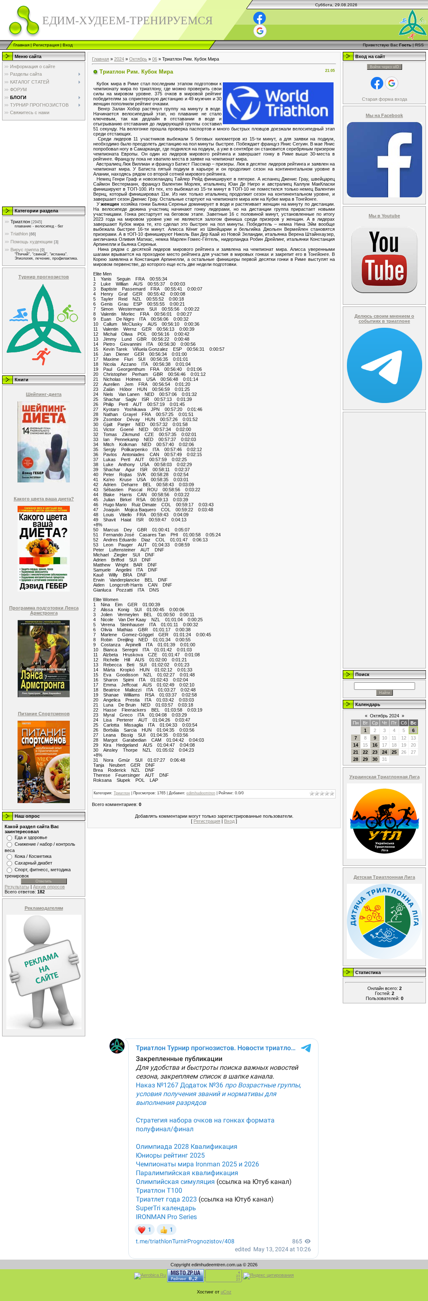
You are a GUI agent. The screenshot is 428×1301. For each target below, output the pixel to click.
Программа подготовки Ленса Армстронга (44, 610)
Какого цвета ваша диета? (44, 498)
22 (365, 752)
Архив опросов (49, 886)
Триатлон (20, 221)
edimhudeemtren (200, 793)
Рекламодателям (44, 908)
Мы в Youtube (384, 215)
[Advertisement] (43, 163)
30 (374, 759)
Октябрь (138, 58)
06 (154, 58)
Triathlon (19, 233)
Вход (68, 45)
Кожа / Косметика (33, 856)
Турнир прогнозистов (43, 276)
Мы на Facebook (384, 115)
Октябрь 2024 (384, 715)
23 (374, 752)
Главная (21, 45)
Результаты (17, 886)
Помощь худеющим (31, 241)
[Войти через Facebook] (259, 18)
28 (355, 759)
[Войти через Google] (260, 31)
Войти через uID (384, 67)
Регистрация (46, 45)
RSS (419, 45)
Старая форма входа (384, 99)
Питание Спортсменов (44, 713)
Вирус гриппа (24, 249)
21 (355, 752)
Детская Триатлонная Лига (384, 877)
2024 (119, 58)
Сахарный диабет (33, 862)
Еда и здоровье (31, 837)
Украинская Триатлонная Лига (384, 776)
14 (355, 744)
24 (384, 752)
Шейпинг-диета (43, 394)
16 (374, 744)
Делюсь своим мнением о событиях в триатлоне (384, 319)
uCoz (226, 1291)
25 (394, 752)
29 (365, 759)
